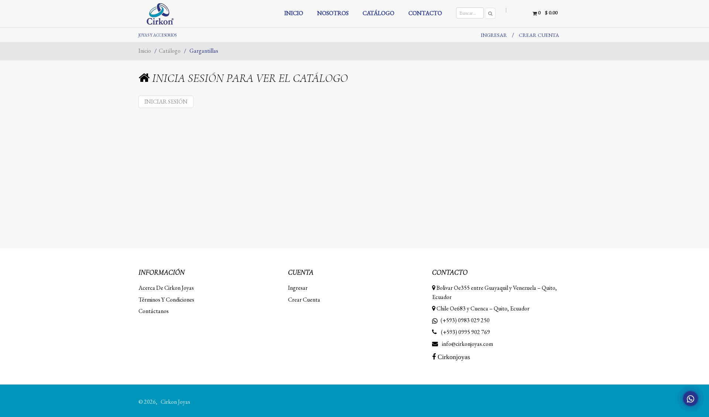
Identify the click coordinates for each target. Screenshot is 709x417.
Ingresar (494, 35)
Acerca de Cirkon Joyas (166, 288)
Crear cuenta (539, 35)
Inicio (145, 51)
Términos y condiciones (166, 299)
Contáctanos (153, 311)
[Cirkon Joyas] (181, 13)
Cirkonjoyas (453, 357)
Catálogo (170, 51)
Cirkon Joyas (175, 402)
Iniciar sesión (166, 101)
